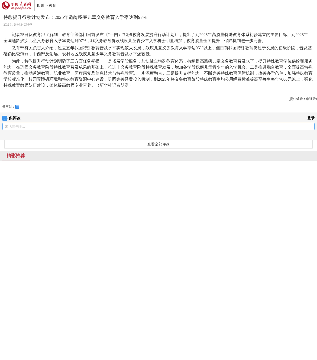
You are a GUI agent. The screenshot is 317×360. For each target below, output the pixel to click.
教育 (52, 5)
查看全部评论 (158, 144)
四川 (40, 5)
